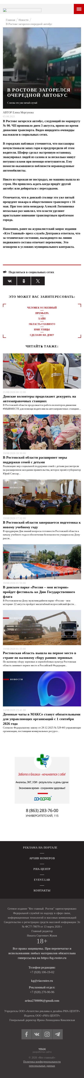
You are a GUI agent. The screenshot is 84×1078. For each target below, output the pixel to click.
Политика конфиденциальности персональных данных (42, 1063)
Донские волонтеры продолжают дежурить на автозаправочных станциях (39, 398)
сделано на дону (42, 335)
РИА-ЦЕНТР (42, 869)
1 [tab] (42, 346)
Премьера (42, 313)
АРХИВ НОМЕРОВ (42, 858)
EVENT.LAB (42, 879)
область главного (42, 324)
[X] (38, 281)
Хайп (42, 318)
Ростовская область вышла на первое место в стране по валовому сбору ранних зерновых (39, 655)
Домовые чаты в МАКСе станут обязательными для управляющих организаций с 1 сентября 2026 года (41, 719)
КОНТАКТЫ (42, 890)
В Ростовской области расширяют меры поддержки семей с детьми (35, 459)
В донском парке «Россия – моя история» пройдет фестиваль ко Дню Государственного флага (39, 592)
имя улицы (42, 329)
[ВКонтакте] (10, 281)
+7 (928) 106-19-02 (42, 972)
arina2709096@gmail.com (42, 1000)
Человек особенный (42, 307)
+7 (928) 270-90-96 (42, 992)
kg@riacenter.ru (42, 980)
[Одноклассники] (24, 281)
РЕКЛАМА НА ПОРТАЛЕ (40, 847)
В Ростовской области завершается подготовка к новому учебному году (42, 524)
